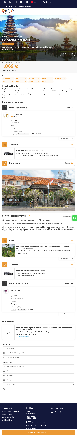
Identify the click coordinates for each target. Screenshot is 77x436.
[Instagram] (16, 2)
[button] (6, 190)
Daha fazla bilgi (8, 98)
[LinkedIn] (27, 2)
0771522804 (8, 7)
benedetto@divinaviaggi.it (24, 7)
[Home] (5, 2)
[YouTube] (21, 2)
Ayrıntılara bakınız (67, 138)
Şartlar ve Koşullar (8, 417)
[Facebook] (10, 2)
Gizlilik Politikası (7, 420)
